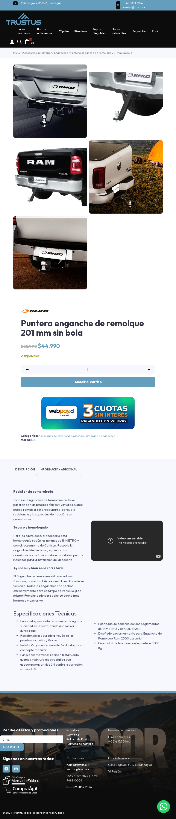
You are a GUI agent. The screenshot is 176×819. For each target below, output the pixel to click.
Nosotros (73, 730)
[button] (163, 806)
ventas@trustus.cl (134, 7)
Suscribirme (11, 747)
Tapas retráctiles (119, 31)
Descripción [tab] (25, 469)
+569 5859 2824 (81, 787)
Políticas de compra (80, 744)
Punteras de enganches (100, 435)
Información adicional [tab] (58, 469)
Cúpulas (64, 31)
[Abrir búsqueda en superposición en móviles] (19, 41)
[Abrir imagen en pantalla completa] (50, 101)
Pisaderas (80, 31)
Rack (155, 31)
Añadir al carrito (88, 382)
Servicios (73, 735)
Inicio (16, 52)
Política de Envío (78, 739)
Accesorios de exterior (37, 52)
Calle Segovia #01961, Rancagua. (41, 3)
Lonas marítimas (24, 31)
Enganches (140, 31)
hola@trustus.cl (77, 765)
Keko (34, 440)
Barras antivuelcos (44, 31)
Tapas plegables (99, 31)
